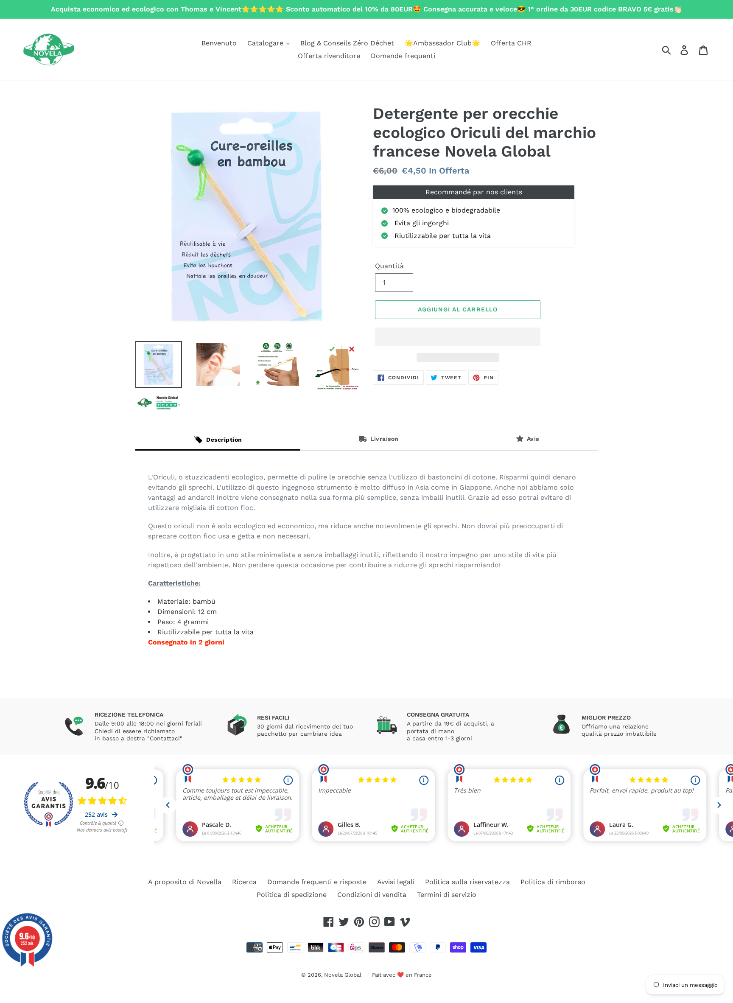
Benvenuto (219, 43)
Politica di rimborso (552, 882)
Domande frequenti (403, 56)
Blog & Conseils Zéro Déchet (347, 43)
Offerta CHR (511, 43)
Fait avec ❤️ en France (402, 975)
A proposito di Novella (184, 882)
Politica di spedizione (292, 895)
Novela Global (342, 975)
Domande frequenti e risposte (316, 882)
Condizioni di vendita (371, 895)
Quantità (389, 266)
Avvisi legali (395, 882)
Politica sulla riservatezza (467, 882)
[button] (457, 337)
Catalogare (266, 43)
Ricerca (244, 882)
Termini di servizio (446, 895)
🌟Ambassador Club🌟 (442, 43)
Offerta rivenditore (329, 56)
